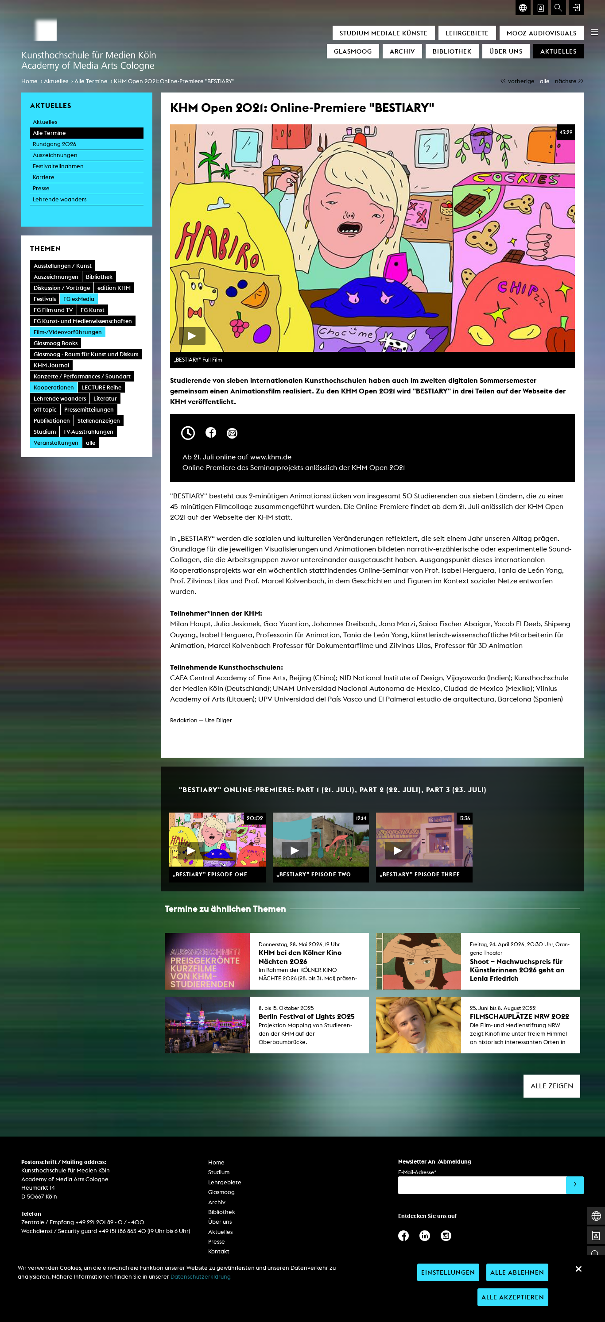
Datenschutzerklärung (201, 1276)
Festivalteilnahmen (58, 166)
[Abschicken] (575, 1185)
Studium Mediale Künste (384, 33)
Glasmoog (353, 51)
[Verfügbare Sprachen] (523, 7)
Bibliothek (452, 51)
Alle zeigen (552, 1086)
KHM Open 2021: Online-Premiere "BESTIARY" (174, 81)
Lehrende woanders (59, 199)
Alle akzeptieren (512, 1297)
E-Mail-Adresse (417, 1172)
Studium (218, 1172)
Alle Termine (91, 81)
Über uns (506, 51)
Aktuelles (558, 51)
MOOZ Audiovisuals (542, 33)
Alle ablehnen (517, 1272)
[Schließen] (578, 1269)
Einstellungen (448, 1272)
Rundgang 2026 (54, 144)
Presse (41, 188)
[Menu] (594, 31)
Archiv (402, 51)
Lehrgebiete (467, 33)
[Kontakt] (540, 7)
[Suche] (558, 7)
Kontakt (218, 1251)
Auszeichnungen (55, 155)
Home (29, 81)
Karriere (43, 177)
